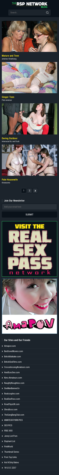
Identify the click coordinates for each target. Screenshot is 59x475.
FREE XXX (8, 430)
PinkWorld (8, 446)
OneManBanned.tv (12, 388)
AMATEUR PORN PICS (13, 420)
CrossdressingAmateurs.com (17, 367)
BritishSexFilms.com (13, 362)
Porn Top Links (10, 457)
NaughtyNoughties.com (14, 383)
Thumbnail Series (11, 452)
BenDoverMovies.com (13, 351)
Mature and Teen (10, 55)
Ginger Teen (8, 97)
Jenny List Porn (10, 436)
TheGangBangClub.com (14, 415)
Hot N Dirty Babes (11, 462)
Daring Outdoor (10, 138)
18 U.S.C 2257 (10, 468)
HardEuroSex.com (12, 372)
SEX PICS (8, 425)
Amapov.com (10, 346)
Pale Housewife (10, 179)
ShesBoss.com (10, 409)
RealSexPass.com (12, 399)
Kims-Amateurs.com (13, 378)
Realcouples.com (11, 393)
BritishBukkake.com (12, 356)
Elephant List (9, 441)
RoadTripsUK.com (12, 404)
